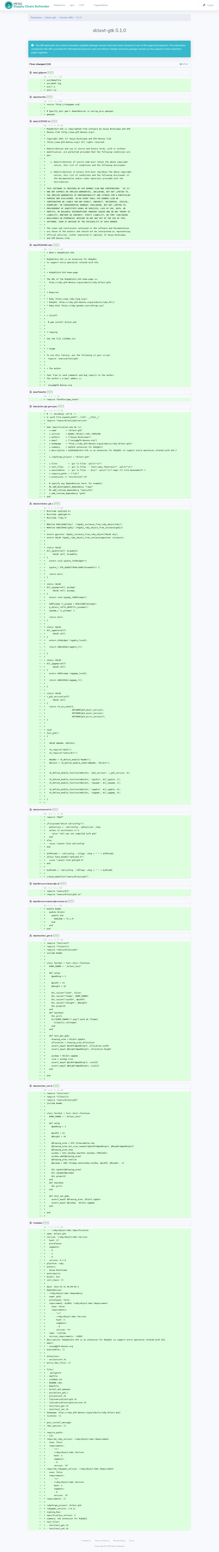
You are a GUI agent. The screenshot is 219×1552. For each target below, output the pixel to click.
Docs (132, 1540)
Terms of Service (102, 1540)
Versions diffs (66, 17)
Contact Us (86, 1540)
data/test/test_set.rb (42, 1085)
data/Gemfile (39, 96)
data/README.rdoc (42, 244)
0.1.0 (79, 17)
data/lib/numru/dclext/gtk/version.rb (50, 901)
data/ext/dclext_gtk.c (43, 503)
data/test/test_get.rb (42, 935)
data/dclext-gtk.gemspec (45, 406)
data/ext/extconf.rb (42, 809)
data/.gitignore (40, 72)
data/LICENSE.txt (41, 121)
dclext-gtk (50, 17)
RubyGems (36, 17)
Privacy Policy (119, 1540)
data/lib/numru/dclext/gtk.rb (46, 883)
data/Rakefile (39, 391)
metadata (37, 1222)
